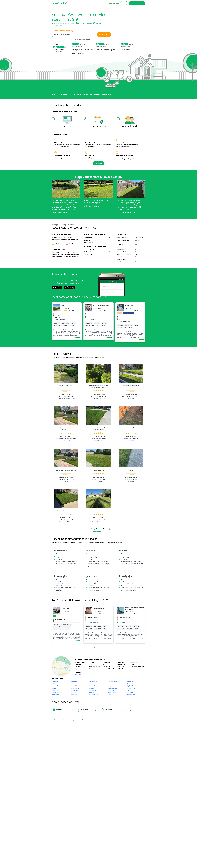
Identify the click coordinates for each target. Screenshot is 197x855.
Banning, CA (55, 681)
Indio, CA (54, 688)
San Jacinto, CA (131, 692)
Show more (77, 337)
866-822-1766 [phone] (114, 3)
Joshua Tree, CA (74, 688)
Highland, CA (130, 686)
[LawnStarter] (59, 3)
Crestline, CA (55, 686)
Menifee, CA (55, 690)
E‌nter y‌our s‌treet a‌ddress (62, 34)
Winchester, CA (131, 694)
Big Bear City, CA (112, 681)
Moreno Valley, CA (75, 690)
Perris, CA (129, 690)
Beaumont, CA (93, 681)
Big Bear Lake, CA (131, 681)
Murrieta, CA (92, 690)
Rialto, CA (73, 692)
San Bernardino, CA (113, 692)
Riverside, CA (92, 692)
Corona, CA (130, 684)
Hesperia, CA (111, 686)
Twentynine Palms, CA (95, 694)
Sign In (124, 3)
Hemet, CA (92, 686)
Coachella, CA (93, 684)
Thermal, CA (73, 694)
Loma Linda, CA (131, 688)
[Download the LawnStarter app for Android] (69, 287)
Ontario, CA (111, 690)
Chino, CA (73, 684)
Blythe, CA (54, 684)
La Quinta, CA (92, 688)
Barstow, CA (73, 681)
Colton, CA (111, 684)
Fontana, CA (73, 686)
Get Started (98, 163)
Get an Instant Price (137, 3)
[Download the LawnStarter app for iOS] (57, 287)
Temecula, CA (55, 694)
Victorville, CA (112, 694)
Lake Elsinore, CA (112, 688)
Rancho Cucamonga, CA (58, 692)
